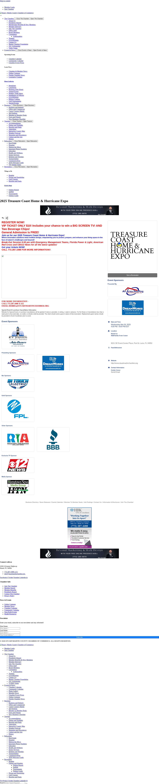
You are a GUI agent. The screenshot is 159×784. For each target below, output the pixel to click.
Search (2, 783)
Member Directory (15, 27)
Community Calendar (16, 689)
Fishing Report (18, 765)
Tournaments (17, 769)
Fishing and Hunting (16, 763)
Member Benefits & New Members (21, 660)
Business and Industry (16, 107)
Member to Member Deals (18, 115)
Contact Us (12, 42)
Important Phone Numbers (18, 149)
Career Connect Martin (16, 111)
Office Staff (13, 30)
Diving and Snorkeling (16, 773)
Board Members (14, 32)
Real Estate (12, 143)
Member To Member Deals (73, 502)
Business (7, 701)
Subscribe (79, 637)
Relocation (8, 736)
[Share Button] (6, 218)
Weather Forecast (14, 133)
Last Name (3, 630)
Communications (14, 161)
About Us (12, 21)
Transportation (13, 159)
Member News (14, 693)
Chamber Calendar (15, 687)
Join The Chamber (15, 28)
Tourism (7, 716)
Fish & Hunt (8, 185)
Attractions (12, 129)
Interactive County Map (17, 131)
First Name (4, 626)
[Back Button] (3, 219)
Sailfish (15, 767)
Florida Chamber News (17, 699)
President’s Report (15, 23)
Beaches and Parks (15, 127)
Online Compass (14, 697)
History (11, 139)
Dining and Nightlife (16, 125)
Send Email (115, 372)
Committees (13, 34)
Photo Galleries (9, 81)
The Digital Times (15, 165)
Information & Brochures (111, 502)
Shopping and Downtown (17, 135)
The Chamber (9, 654)
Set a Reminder (133, 275)
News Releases (45, 502)
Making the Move (15, 147)
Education (12, 151)
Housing (11, 145)
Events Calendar (57, 502)
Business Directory (32, 502)
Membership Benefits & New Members (22, 25)
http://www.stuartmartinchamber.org (124, 363)
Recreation (8, 759)
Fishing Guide (18, 771)
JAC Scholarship (14, 46)
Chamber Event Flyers (16, 695)
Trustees (11, 38)
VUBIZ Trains (14, 683)
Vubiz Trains (13, 48)
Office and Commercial (17, 109)
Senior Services (14, 155)
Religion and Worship (16, 157)
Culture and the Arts (15, 137)
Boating (11, 761)
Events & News (9, 685)
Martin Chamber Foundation (18, 44)
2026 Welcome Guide (16, 163)
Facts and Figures (15, 117)
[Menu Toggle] (1, 15)
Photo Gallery (13, 691)
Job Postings (13, 113)
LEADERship (13, 40)
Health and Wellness (16, 153)
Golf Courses (13, 775)
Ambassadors (17, 36)
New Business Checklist (17, 119)
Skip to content (5, 1)
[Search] (26, 783)
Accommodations (15, 123)
